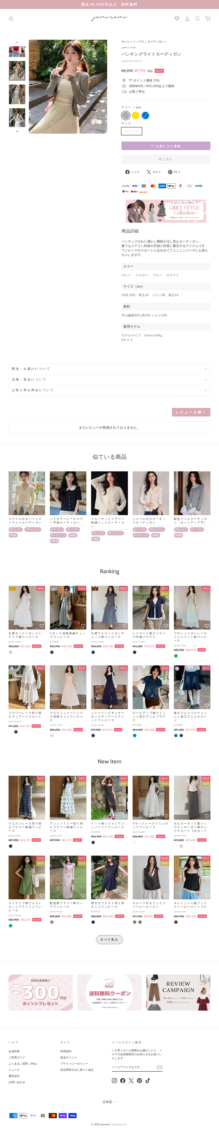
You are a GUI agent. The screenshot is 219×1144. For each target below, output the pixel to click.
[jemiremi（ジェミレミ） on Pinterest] (139, 1080)
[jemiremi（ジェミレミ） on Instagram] (114, 1080)
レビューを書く (191, 412)
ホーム (125, 41)
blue (145, 115)
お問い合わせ (17, 1082)
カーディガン (155, 41)
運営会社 (14, 1076)
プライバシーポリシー (74, 1064)
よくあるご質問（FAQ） (23, 1064)
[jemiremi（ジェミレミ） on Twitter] (131, 1080)
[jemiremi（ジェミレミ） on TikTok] (147, 1080)
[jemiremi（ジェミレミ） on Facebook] (122, 1080)
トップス (138, 41)
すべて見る (110, 940)
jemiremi (129, 47)
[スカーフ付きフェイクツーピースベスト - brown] (140, 922)
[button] (165, 146)
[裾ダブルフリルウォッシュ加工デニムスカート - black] (181, 735)
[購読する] (160, 1067)
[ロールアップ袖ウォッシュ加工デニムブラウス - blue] (135, 735)
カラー (131, 107)
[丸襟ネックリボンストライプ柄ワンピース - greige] (11, 652)
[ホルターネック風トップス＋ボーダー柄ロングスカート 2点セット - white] (176, 846)
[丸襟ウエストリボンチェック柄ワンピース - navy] (93, 652)
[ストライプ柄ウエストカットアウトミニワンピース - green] (11, 926)
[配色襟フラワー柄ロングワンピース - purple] (52, 922)
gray (125, 115)
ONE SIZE (132, 131)
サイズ (126, 123)
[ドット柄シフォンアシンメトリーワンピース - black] (93, 842)
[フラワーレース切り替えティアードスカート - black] (16, 732)
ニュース (14, 1070)
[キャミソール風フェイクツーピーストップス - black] (176, 922)
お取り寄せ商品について (33, 390)
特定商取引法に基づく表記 (77, 1070)
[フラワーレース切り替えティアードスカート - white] (11, 732)
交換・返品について (29, 379)
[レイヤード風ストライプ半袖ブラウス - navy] (135, 652)
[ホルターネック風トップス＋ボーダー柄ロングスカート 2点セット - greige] (181, 846)
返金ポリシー (68, 1057)
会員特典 (14, 1051)
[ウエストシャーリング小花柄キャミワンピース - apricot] (52, 735)
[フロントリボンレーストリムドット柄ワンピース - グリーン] (176, 656)
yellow (135, 115)
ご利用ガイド (17, 1057)
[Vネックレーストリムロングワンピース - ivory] (135, 842)
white (155, 115)
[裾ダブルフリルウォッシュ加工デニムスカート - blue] (176, 735)
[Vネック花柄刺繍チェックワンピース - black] (52, 652)
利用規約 (65, 1051)
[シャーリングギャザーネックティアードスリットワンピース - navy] (93, 735)
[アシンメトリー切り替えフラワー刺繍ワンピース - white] (52, 846)
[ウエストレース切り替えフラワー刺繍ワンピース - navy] (11, 846)
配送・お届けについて (31, 369)
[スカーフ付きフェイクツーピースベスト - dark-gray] (135, 922)
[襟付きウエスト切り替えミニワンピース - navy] (93, 922)
